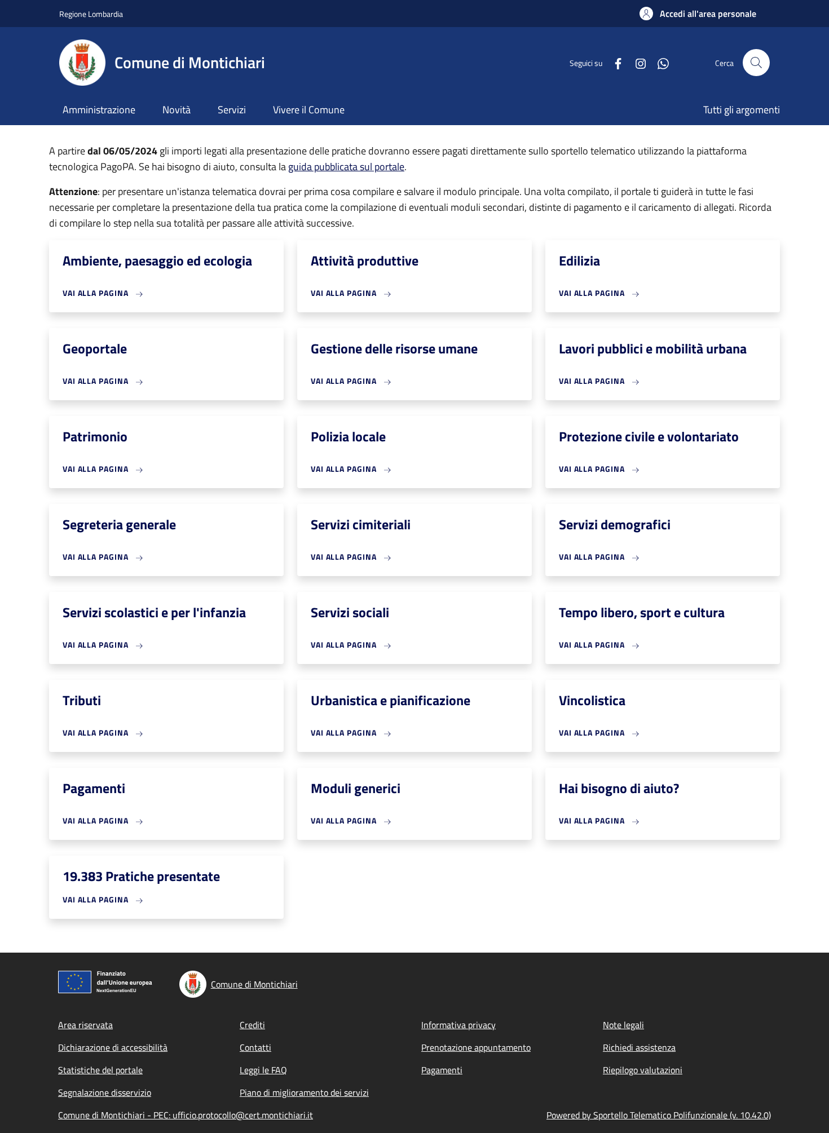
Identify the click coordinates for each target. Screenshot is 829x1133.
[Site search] (756, 62)
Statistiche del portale (100, 1070)
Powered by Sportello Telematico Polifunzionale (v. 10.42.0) (658, 1115)
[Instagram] (636, 62)
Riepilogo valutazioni (642, 1070)
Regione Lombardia (91, 14)
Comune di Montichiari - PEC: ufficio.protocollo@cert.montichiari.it (185, 1115)
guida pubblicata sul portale (346, 166)
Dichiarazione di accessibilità (112, 1047)
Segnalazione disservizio (104, 1092)
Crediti (252, 1025)
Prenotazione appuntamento (476, 1047)
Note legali (623, 1025)
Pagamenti (441, 1070)
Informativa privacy (458, 1025)
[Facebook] (613, 62)
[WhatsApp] (658, 62)
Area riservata (85, 1025)
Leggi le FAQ (263, 1070)
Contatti (255, 1047)
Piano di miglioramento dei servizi (304, 1092)
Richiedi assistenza (639, 1047)
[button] (698, 13)
